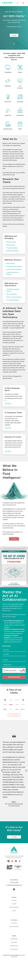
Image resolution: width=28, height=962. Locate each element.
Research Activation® (12, 251)
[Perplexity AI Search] (15, 861)
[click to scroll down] (14, 43)
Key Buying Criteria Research (14, 266)
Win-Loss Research (11, 294)
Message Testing (11, 242)
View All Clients (14, 715)
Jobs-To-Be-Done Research (13, 269)
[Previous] (2, 770)
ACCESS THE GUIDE (14, 677)
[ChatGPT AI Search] (8, 861)
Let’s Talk (14, 35)
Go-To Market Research (12, 300)
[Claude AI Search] (12, 861)
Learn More (8, 403)
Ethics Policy (22, 955)
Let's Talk (14, 837)
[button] (17, 3)
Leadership (12, 248)
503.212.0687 (14, 882)
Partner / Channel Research (13, 297)
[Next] (26, 770)
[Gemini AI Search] (19, 861)
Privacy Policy (14, 956)
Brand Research (10, 245)
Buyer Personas (10, 263)
